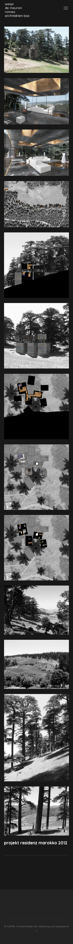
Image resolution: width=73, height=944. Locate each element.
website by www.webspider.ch (53, 926)
